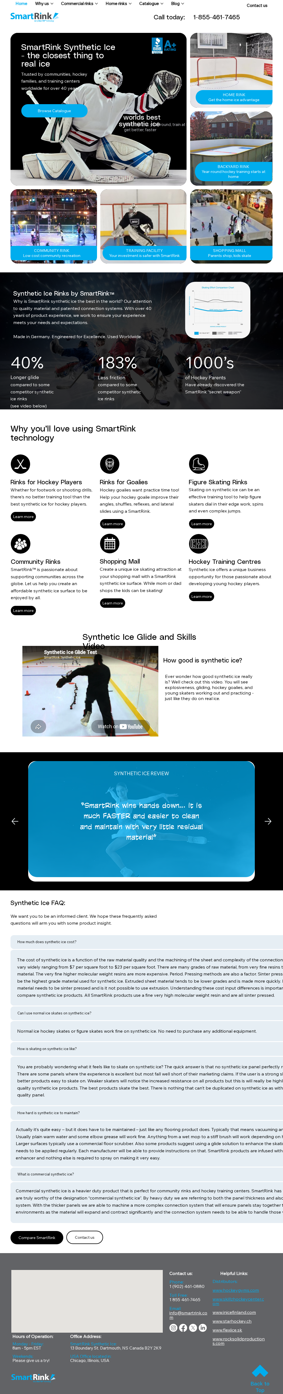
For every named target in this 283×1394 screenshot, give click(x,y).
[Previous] (15, 821)
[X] (193, 1328)
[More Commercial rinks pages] (96, 3)
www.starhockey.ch (232, 1321)
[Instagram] (173, 1328)
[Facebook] (183, 1328)
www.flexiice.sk (227, 1330)
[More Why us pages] (52, 3)
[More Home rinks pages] (130, 3)
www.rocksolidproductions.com (239, 1341)
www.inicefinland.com (234, 1312)
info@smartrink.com (188, 1315)
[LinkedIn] (203, 1328)
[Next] (268, 821)
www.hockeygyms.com (236, 1290)
